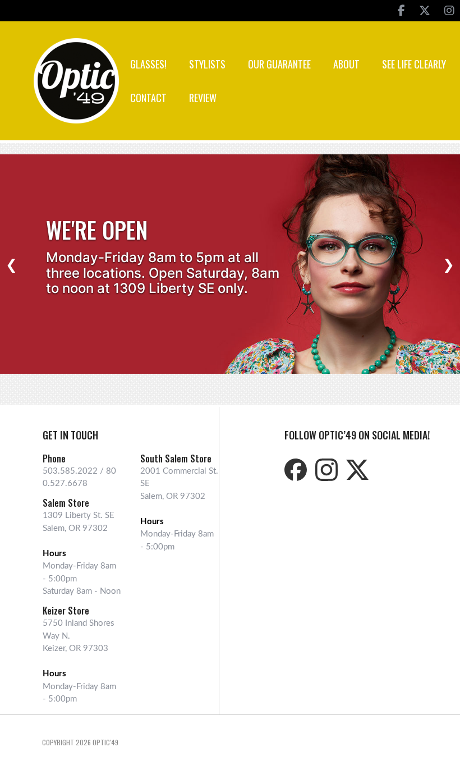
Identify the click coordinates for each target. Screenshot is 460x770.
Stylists (207, 64)
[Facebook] (401, 10)
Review (203, 97)
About (346, 64)
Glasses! (148, 64)
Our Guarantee (279, 64)
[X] (424, 10)
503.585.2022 (70, 471)
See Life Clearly (414, 64)
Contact (148, 97)
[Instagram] (449, 10)
